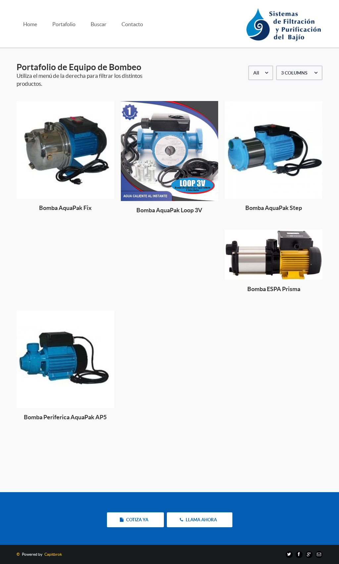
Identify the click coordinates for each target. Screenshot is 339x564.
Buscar (98, 24)
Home (30, 24)
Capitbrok (52, 554)
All (256, 73)
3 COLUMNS (294, 73)
